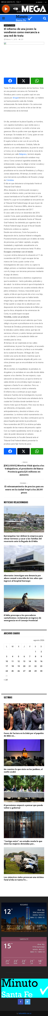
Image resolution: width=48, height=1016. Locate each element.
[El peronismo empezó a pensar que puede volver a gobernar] (24, 788)
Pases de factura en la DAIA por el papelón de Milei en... (24, 735)
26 (19, 671)
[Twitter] (27, 1002)
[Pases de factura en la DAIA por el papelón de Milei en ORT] (24, 716)
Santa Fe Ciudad (9, 25)
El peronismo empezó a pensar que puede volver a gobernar (23, 807)
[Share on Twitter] (23, 81)
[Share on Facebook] (10, 81)
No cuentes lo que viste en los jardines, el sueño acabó (23, 771)
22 (35, 666)
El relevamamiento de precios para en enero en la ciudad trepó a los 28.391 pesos (24, 490)
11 (13, 661)
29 (35, 671)
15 (35, 661)
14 (30, 661)
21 (30, 666)
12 (19, 661)
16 (41, 661)
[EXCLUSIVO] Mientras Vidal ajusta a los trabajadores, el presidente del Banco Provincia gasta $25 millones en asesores (24, 470)
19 (19, 666)
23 (41, 666)
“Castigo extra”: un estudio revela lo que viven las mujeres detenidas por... (23, 843)
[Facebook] (20, 1002)
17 (7, 666)
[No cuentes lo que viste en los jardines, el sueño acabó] (24, 752)
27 (24, 671)
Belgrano (23, 154)
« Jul (6, 680)
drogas (16, 98)
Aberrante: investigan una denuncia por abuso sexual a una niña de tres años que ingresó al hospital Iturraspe (23, 578)
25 (13, 671)
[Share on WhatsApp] (37, 81)
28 (30, 671)
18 (13, 666)
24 (7, 671)
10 (7, 661)
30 (41, 671)
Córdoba (10, 180)
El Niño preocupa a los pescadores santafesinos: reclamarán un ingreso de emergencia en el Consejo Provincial (22, 618)
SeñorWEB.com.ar (25, 1013)
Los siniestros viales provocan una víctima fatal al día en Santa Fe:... (24, 879)
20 (24, 666)
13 (24, 661)
